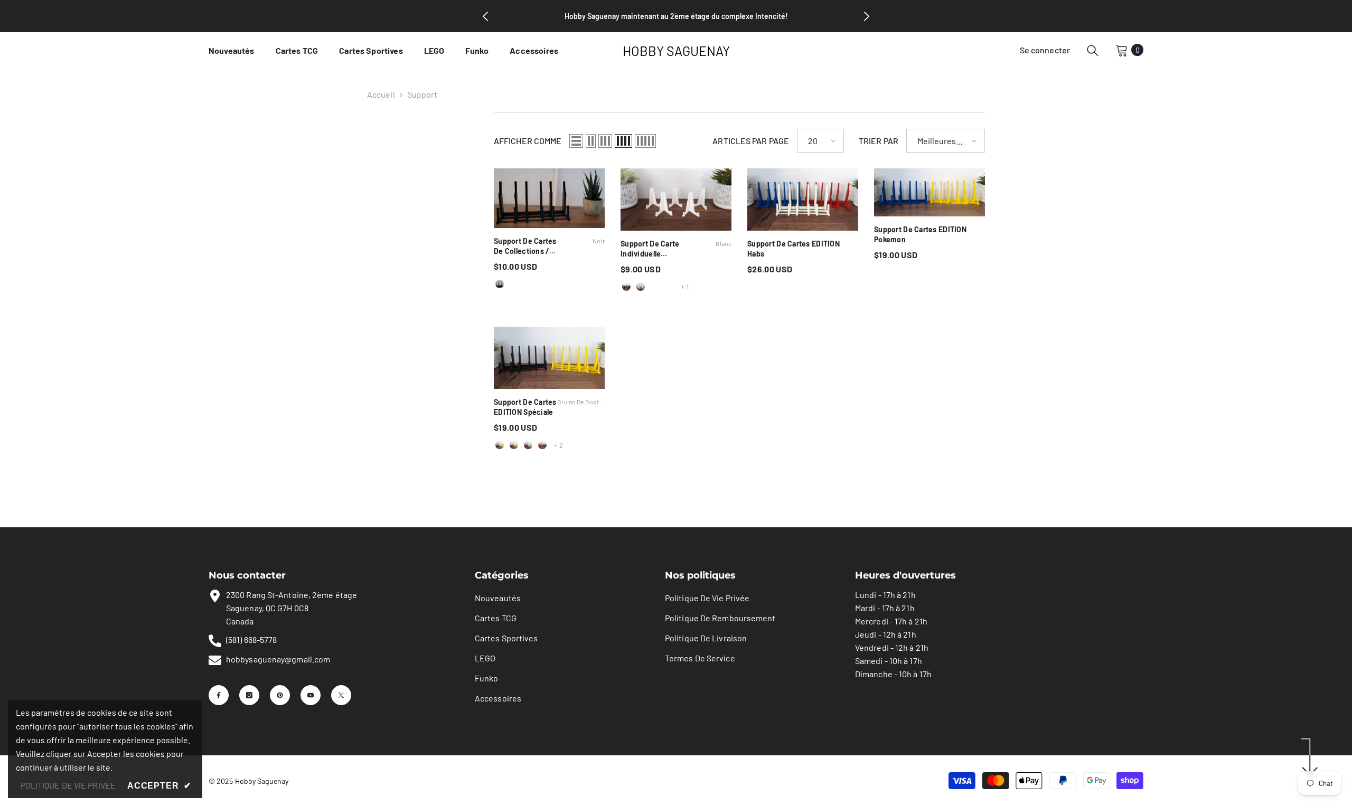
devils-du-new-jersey (542, 445)
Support (422, 94)
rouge (528, 284)
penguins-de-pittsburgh (514, 445)
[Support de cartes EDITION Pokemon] (929, 192)
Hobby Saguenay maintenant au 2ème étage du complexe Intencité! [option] (676, 16)
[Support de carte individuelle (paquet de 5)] (676, 199)
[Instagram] (249, 695)
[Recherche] (1093, 50)
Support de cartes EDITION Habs (793, 248)
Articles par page (750, 141)
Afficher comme (527, 141)
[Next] (866, 16)
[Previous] (485, 16)
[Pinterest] (280, 695)
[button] (576, 141)
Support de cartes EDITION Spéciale (549, 406)
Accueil (381, 94)
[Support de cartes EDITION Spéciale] (549, 358)
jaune (669, 286)
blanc (514, 284)
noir (499, 284)
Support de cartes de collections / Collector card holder (549, 246)
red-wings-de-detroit (528, 445)
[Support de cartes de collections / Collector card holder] (549, 198)
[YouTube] (311, 695)
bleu (542, 284)
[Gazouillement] (341, 695)
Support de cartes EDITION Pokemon (920, 234)
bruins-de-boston (499, 445)
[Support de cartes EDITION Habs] (802, 199)
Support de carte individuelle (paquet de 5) (676, 249)
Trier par (878, 141)
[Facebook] (219, 695)
